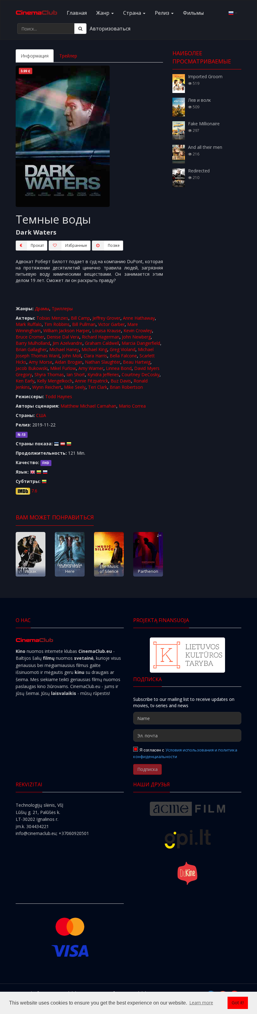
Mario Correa (132, 406)
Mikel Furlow (63, 368)
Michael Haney (64, 349)
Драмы (42, 309)
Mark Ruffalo (29, 324)
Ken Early (25, 381)
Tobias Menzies (52, 318)
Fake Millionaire (204, 124)
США (41, 415)
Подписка (147, 769)
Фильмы (193, 12)
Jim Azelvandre (67, 343)
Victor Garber (111, 324)
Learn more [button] (201, 1003)
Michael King (94, 349)
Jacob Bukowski (32, 368)
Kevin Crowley (137, 330)
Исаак (31, 571)
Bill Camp (80, 318)
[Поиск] (80, 28)
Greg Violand (122, 349)
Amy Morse (40, 362)
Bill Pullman (84, 324)
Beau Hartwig (136, 362)
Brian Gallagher (31, 349)
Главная (77, 12)
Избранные (76, 245)
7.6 (34, 491)
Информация (35, 56)
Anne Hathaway (139, 318)
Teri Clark (97, 387)
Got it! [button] (238, 1003)
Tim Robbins (57, 324)
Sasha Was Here (70, 568)
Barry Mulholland (33, 343)
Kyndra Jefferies (103, 374)
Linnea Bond (119, 368)
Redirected (199, 171)
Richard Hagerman (100, 337)
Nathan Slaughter (102, 362)
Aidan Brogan (68, 362)
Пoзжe (114, 245)
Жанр (103, 12)
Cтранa (132, 12)
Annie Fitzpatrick (91, 381)
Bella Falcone (123, 356)
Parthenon (148, 571)
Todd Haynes (58, 396)
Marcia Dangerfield (141, 343)
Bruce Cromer (30, 337)
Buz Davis (121, 381)
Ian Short (75, 374)
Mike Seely (75, 387)
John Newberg (136, 337)
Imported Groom (205, 76)
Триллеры (62, 309)
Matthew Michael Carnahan (88, 406)
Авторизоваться (110, 28)
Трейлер (68, 56)
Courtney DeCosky (141, 374)
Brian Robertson (126, 387)
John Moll (71, 356)
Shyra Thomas (49, 374)
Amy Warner (90, 368)
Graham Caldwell (102, 343)
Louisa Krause (106, 330)
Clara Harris (95, 356)
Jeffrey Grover (106, 318)
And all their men (205, 147)
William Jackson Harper (66, 330)
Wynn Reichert (46, 387)
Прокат (37, 245)
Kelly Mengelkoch (54, 381)
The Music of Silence (108, 568)
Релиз (162, 12)
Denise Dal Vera (63, 337)
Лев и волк (199, 100)
